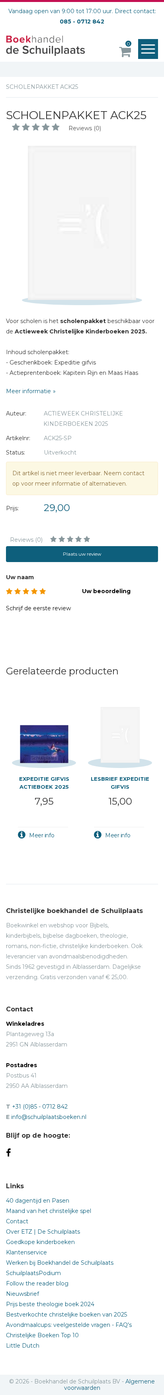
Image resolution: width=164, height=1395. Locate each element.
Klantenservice (26, 1252)
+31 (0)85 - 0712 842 (40, 1106)
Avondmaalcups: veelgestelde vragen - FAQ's (69, 1324)
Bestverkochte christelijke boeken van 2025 (66, 1314)
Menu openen (148, 49)
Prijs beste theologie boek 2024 (50, 1304)
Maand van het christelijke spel (48, 1211)
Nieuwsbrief (22, 1293)
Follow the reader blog (37, 1283)
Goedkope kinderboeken (40, 1242)
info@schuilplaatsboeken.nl (48, 1117)
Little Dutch (22, 1345)
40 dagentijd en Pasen (37, 1200)
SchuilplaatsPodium (33, 1273)
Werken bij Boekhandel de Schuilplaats (59, 1262)
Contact (17, 1221)
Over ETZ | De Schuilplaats (43, 1231)
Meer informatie (28, 391)
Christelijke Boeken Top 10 (42, 1335)
